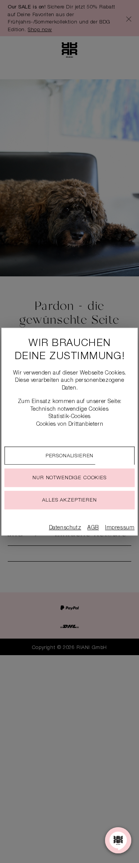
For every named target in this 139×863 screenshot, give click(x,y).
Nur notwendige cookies (69, 478)
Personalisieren (70, 456)
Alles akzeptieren (69, 500)
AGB (93, 528)
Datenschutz (65, 528)
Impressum (119, 528)
